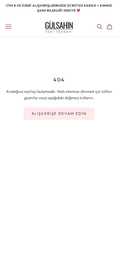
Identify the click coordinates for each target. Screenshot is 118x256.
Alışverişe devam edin (59, 113)
